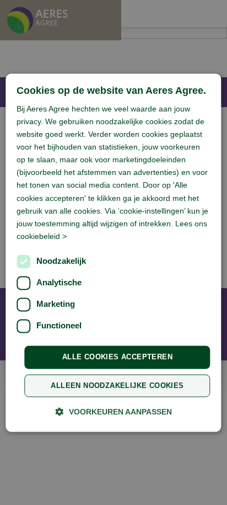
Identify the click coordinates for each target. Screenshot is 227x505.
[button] (114, 411)
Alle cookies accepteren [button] (117, 357)
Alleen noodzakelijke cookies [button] (117, 385)
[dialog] (113, 252)
